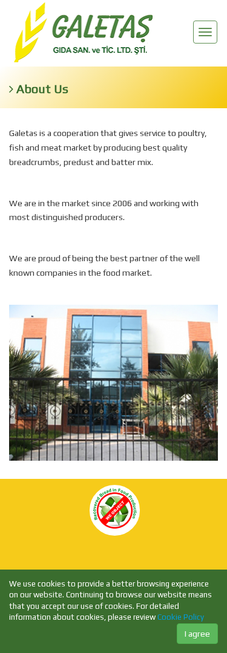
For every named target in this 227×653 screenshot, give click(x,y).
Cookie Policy (180, 617)
